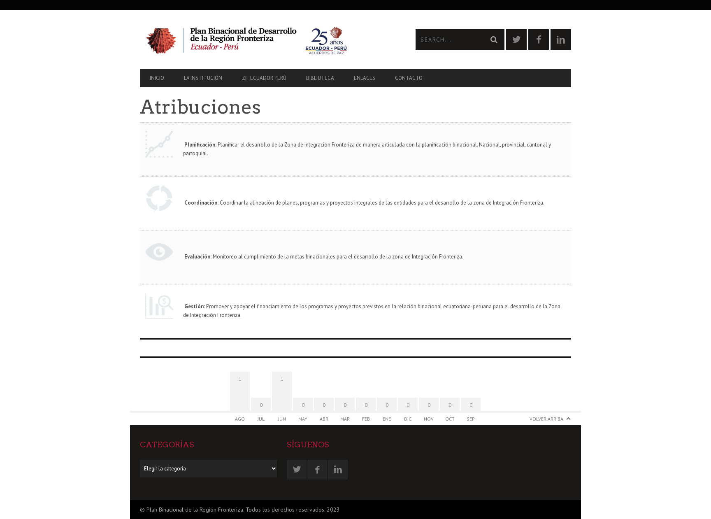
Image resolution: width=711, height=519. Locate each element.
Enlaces (364, 77)
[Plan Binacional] (248, 39)
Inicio (157, 77)
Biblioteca (320, 77)
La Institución (203, 77)
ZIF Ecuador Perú (264, 77)
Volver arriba (546, 419)
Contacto (409, 77)
